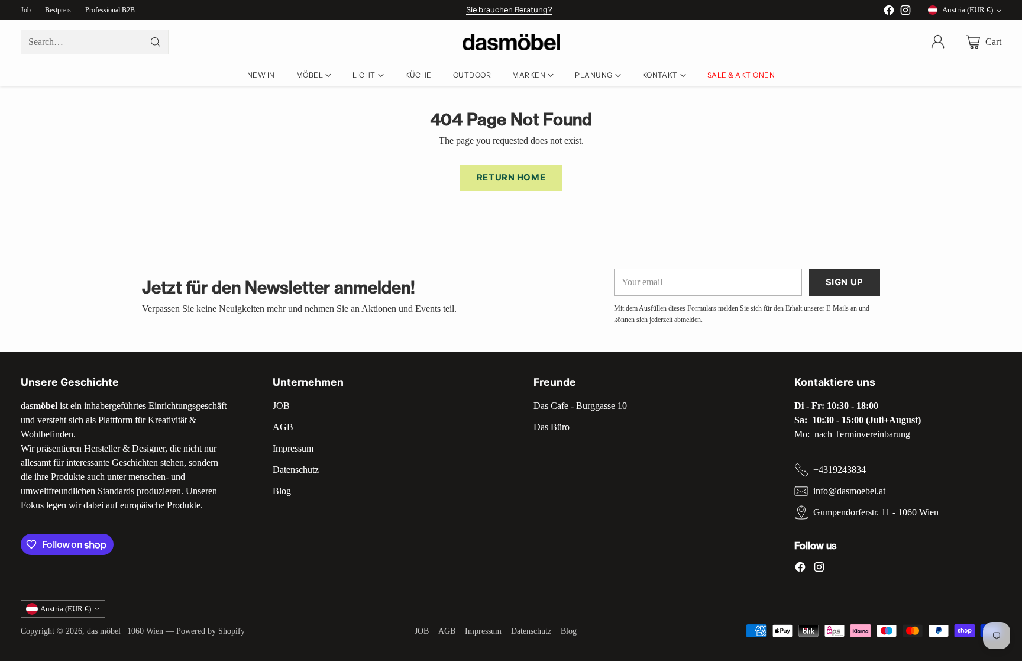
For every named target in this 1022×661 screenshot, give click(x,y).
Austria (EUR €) (967, 9)
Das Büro (551, 427)
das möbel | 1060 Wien (125, 631)
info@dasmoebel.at (849, 491)
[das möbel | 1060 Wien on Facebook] (889, 12)
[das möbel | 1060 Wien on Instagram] (905, 12)
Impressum (293, 448)
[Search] (156, 42)
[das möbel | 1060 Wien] (511, 42)
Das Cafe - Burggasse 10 (580, 406)
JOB (281, 406)
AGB (283, 427)
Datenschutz (296, 470)
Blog (282, 491)
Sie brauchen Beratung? (509, 9)
